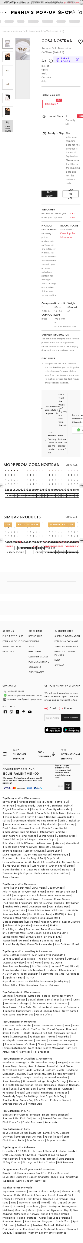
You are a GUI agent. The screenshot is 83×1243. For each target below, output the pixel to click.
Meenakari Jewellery (14, 1073)
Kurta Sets (34, 995)
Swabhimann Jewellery (16, 966)
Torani (76, 862)
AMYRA (30, 977)
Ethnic (41, 1044)
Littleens (52, 1158)
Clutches (67, 1088)
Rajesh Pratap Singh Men (61, 891)
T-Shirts (25, 1032)
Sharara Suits (10, 1118)
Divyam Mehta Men (33, 891)
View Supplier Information (68, 235)
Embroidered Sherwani (29, 1136)
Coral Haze (72, 973)
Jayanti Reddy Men (14, 944)
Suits (67, 1025)
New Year (40, 1180)
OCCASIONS (35, 667)
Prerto (43, 985)
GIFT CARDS (35, 651)
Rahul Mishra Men (51, 929)
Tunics (76, 999)
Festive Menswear (53, 1047)
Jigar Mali (33, 869)
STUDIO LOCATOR (12, 646)
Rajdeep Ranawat (29, 828)
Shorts (15, 1032)
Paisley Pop (62, 981)
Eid (44, 1173)
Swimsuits (73, 1007)
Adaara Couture (50, 869)
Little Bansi (36, 1151)
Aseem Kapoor (11, 877)
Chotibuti (50, 1151)
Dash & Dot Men (20, 887)
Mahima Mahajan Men (17, 925)
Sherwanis (9, 999)
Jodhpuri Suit (37, 1036)
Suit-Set (47, 1032)
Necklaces (8, 1062)
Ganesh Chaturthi (39, 1176)
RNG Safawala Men (14, 932)
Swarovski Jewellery (41, 1073)
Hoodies (71, 1029)
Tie (34, 1051)
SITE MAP (59, 665)
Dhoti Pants (38, 1003)
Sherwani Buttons (64, 1032)
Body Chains (10, 1069)
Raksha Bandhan (58, 1173)
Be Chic (59, 973)
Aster (30, 962)
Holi (14, 1173)
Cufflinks (30, 1044)
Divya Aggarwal (12, 854)
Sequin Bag (26, 1100)
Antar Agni (9, 805)
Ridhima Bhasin (29, 831)
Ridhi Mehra (59, 813)
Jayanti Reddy (65, 816)
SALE (31, 646)
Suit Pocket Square (53, 1029)
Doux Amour (67, 970)
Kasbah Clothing (50, 921)
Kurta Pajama (19, 1036)
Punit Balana (10, 828)
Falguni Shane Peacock (16, 809)
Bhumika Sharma (12, 850)
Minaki (74, 966)
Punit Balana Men (59, 906)
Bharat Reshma (43, 902)
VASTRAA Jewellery (14, 962)
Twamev (47, 899)
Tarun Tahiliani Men (39, 910)
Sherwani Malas (14, 1044)
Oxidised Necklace (69, 1084)
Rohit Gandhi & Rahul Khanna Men (46, 932)
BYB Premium (65, 1162)
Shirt (66, 1136)
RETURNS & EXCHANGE (66, 641)
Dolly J (68, 805)
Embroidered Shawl (14, 1103)
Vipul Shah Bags (14, 977)
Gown (31, 999)
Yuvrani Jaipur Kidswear (52, 1154)
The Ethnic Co (11, 902)
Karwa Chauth (24, 1180)
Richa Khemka (11, 869)
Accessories (55, 1040)
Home (6, 31)
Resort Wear (10, 1007)
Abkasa (69, 914)
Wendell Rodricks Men (15, 940)
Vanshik (7, 895)
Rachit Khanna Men (40, 914)
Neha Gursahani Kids (33, 1158)
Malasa (25, 865)
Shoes (14, 1088)
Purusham (26, 902)
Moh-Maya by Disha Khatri (48, 954)
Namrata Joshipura (50, 846)
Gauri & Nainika (46, 816)
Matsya (66, 862)
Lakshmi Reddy (66, 1151)
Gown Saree (69, 1010)
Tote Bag (59, 1096)
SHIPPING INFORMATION (67, 636)
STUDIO (70, 2)
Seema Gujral (46, 835)
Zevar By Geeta (53, 962)
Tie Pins (35, 1029)
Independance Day (29, 1173)
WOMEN (10, 2)
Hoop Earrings (24, 1084)
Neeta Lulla (11, 846)
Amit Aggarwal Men (14, 910)
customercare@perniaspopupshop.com (25, 699)
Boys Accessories (56, 1140)
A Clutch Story (11, 973)
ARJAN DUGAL (29, 917)
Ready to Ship (25, 1014)
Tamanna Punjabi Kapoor (17, 873)
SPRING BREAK (52, 936)
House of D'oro (59, 966)
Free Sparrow (11, 1158)
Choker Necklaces (45, 1084)
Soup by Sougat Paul (32, 858)
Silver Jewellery (11, 1081)
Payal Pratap (66, 824)
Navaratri (8, 1176)
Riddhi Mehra (10, 831)
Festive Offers (44, 1014)
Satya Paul (61, 801)
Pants (76, 1025)
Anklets (38, 1069)
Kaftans (66, 999)
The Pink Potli (45, 958)
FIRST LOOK (9, 651)
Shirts (37, 1025)
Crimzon (54, 985)
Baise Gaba (44, 813)
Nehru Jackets (61, 1132)
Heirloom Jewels (54, 1069)
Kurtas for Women (62, 995)
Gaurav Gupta (47, 839)
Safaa (70, 865)
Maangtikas (26, 1066)
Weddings (8, 1180)
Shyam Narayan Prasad (37, 854)
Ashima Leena (44, 843)
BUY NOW (49, 194)
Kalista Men (32, 921)
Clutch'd (59, 958)
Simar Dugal (12, 865)
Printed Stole (35, 1103)
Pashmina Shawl (59, 1100)
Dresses (21, 999)
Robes (6, 1032)
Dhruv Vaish (39, 887)
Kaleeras (40, 1066)
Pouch (20, 1092)
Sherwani (47, 1025)
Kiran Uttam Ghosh (24, 820)
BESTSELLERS (35, 636)
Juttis (42, 1088)
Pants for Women (57, 1003)
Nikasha (59, 843)
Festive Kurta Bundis (14, 1047)
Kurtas (59, 1025)
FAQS (57, 660)
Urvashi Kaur (61, 873)
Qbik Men (57, 910)
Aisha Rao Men (11, 917)
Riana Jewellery (12, 970)
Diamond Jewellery (56, 1077)
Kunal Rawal (33, 899)
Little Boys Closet (13, 1154)
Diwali (6, 1173)
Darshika (59, 902)
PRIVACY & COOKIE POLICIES (64, 653)
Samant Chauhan (34, 850)
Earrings (21, 1062)
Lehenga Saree (51, 1010)
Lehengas (8, 995)
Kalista (6, 820)
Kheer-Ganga (62, 899)
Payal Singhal (29, 839)
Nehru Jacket (23, 1025)
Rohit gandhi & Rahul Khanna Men (33, 895)
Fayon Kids (9, 1151)
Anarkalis (21, 995)
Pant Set (71, 1047)
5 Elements (47, 973)
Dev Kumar (72, 902)
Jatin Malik (71, 910)
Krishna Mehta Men (16, 906)
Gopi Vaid (53, 858)
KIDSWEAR (55, 2)
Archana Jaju (57, 865)
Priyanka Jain (10, 858)
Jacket (48, 1136)
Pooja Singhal (45, 801)
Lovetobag (52, 970)
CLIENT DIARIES (36, 672)
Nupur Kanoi (12, 824)
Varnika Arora (11, 958)
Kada (6, 1088)
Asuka (20, 899)
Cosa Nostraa (57, 40)
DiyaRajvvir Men (49, 917)
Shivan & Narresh (14, 816)
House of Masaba (13, 862)
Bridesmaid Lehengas (17, 1003)
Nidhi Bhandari (30, 973)
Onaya (30, 816)
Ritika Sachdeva (28, 985)
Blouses (36, 1010)
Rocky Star (37, 809)
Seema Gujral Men (13, 936)
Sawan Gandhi (51, 862)
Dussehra (21, 1176)
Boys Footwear (35, 1140)
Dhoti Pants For (11, 1122)
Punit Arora (32, 929)
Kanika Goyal (61, 854)
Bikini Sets (25, 1007)
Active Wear (10, 1051)
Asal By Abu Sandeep (49, 805)
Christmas (72, 1176)
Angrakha (63, 1036)
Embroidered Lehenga (55, 1114)
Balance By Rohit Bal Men (45, 940)
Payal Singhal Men (13, 929)
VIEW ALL (71, 464)
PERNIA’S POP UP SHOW (15, 641)
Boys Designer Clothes (15, 1132)
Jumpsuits (59, 1007)
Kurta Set (25, 1118)
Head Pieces (66, 1066)
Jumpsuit (41, 1040)
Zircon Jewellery (63, 1073)
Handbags (8, 1092)
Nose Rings (11, 1066)
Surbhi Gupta (39, 865)
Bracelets (41, 1062)
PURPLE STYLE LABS (13, 636)
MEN (22, 2)
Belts (34, 1088)
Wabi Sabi (9, 899)
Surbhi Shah (53, 850)
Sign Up (67, 786)
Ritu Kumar (46, 831)
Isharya (25, 954)
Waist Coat (22, 1029)
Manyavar (74, 813)
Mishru (63, 820)
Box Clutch (42, 1100)
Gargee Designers (13, 921)
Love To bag (28, 958)
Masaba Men (40, 925)
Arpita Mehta (32, 862)
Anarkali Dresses (52, 1118)
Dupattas (10, 1010)
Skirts (36, 1007)
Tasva (6, 887)
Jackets (46, 1007)
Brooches (43, 1051)
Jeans (6, 1036)
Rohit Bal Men (63, 895)
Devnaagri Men (37, 906)
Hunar (38, 962)
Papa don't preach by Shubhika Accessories (28, 981)
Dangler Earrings (56, 1081)
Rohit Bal (60, 831)
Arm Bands (25, 1069)
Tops (56, 999)
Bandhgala (9, 1040)
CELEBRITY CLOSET (38, 656)
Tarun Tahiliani (11, 839)
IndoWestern (66, 1044)
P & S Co (22, 1151)
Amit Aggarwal (28, 846)
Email (53, 708)
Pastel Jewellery (12, 1077)
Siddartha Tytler (66, 835)
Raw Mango (10, 801)
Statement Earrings (34, 1081)
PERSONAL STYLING (39, 661)
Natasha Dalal (27, 801)
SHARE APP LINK (71, 717)
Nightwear (23, 1010)
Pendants (71, 1069)
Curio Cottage (11, 954)
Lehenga (35, 1114)
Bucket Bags (31, 1096)
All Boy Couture (11, 1162)
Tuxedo (51, 1036)
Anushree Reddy (26, 805)
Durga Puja (57, 1176)
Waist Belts (32, 1092)
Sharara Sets (44, 999)
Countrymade (56, 887)
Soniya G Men (34, 936)
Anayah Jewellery (33, 970)
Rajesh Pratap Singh (54, 828)
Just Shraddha (40, 966)
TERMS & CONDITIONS (66, 646)
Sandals (24, 1088)
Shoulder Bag (10, 1100)
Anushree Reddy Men (14, 914)
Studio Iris (68, 869)
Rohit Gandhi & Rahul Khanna (20, 835)
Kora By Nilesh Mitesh (67, 944)
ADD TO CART (71, 194)
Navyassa (30, 1154)
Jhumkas (74, 1081)
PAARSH (54, 925)
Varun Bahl (72, 843)
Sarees (46, 995)
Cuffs (31, 1062)
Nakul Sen (74, 820)
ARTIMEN (58, 914)
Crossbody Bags (12, 1096)
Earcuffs (52, 1066)
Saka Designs (66, 1158)
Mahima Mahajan (47, 820)
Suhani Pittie (10, 985)
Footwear (24, 1051)
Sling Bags (61, 1092)
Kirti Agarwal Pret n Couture (39, 1162)
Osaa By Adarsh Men (58, 809)
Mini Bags (46, 1096)
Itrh (23, 869)
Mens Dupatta (25, 1040)
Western (51, 1044)
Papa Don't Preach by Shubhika (39, 824)
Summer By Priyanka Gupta (19, 813)
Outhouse (72, 958)
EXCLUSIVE (34, 641)
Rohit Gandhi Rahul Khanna (18, 843)
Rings (52, 1062)
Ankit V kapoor (11, 891)
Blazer (58, 1136)
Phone (68, 708)
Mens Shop (34, 1047)
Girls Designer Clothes (15, 1114)
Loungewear (71, 1040)
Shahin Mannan (43, 873)
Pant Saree (9, 1014)
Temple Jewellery (33, 1077)
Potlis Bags (53, 1088)
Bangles (62, 1062)
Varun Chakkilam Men (40, 944)
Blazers (36, 1032)
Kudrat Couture (71, 921)
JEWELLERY (37, 2)
